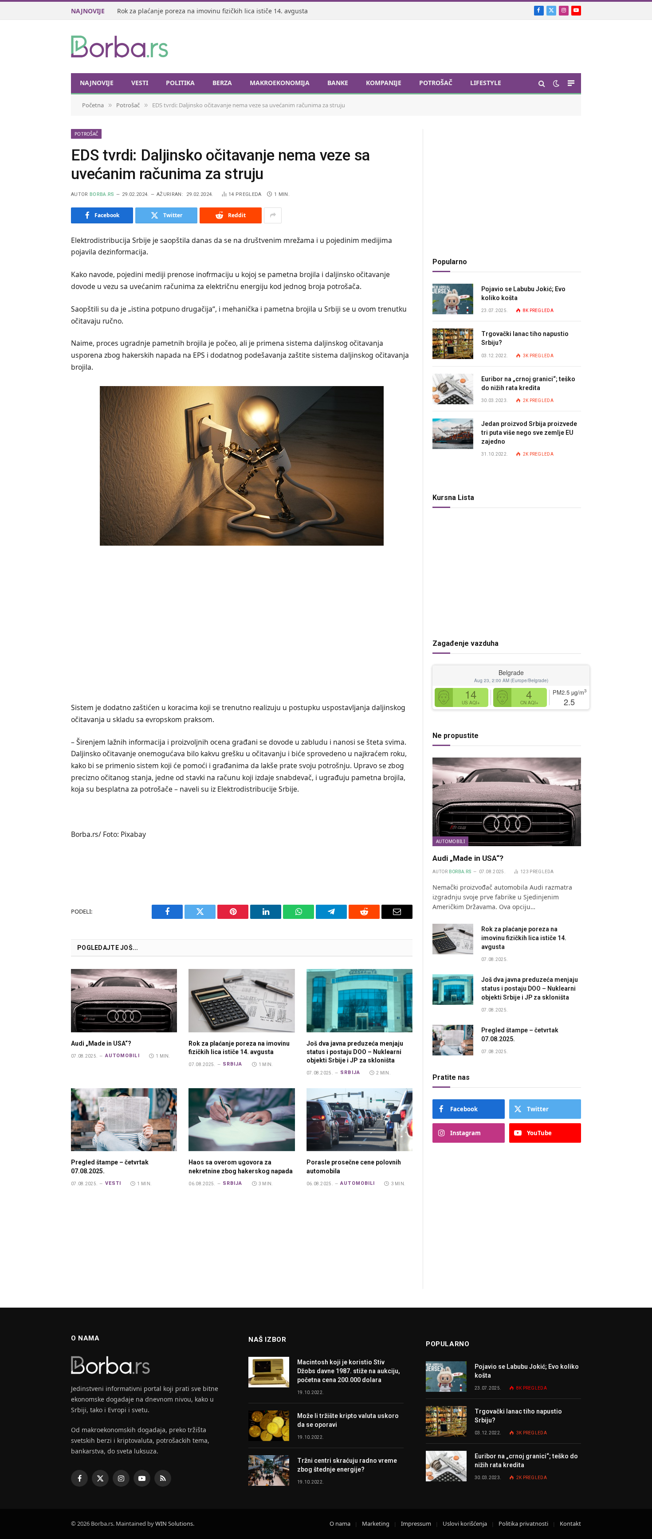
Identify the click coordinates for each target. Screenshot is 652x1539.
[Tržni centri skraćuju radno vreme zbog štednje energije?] (268, 1470)
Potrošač (435, 82)
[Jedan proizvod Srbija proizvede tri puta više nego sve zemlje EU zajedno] (452, 433)
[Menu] (571, 83)
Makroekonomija (280, 82)
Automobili (122, 1056)
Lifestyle (485, 82)
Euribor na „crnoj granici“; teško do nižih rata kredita (528, 383)
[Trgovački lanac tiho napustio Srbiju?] (452, 343)
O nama (340, 1523)
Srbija (233, 1064)
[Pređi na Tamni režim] (556, 83)
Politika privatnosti (523, 1523)
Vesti (139, 82)
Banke (337, 82)
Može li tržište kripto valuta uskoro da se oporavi (348, 1420)
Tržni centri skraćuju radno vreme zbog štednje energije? (347, 1465)
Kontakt (570, 1523)
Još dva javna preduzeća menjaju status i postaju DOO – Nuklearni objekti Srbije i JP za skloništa (217, 11)
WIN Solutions (174, 1523)
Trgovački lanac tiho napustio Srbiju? (525, 338)
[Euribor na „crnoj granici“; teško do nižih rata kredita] (452, 389)
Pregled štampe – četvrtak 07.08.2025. (110, 1166)
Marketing (375, 1523)
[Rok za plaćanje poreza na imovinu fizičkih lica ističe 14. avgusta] (242, 1000)
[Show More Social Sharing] (273, 215)
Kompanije (383, 82)
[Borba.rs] (120, 46)
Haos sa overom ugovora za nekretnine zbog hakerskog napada (241, 1166)
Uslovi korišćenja (465, 1523)
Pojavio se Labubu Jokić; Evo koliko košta (523, 293)
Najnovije (97, 82)
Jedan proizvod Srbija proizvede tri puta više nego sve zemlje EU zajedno (529, 432)
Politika (180, 82)
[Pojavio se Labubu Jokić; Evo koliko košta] (452, 299)
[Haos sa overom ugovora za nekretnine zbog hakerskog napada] (242, 1119)
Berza (222, 82)
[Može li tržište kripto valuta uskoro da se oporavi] (268, 1425)
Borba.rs (102, 194)
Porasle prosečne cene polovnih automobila (353, 1166)
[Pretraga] (542, 83)
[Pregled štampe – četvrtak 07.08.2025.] (124, 1119)
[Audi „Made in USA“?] (124, 1000)
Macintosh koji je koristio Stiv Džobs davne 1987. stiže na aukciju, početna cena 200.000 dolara (348, 1371)
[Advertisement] (419, 45)
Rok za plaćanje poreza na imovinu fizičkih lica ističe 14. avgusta (239, 1047)
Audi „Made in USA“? (101, 1043)
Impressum (416, 1523)
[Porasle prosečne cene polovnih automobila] (359, 1119)
